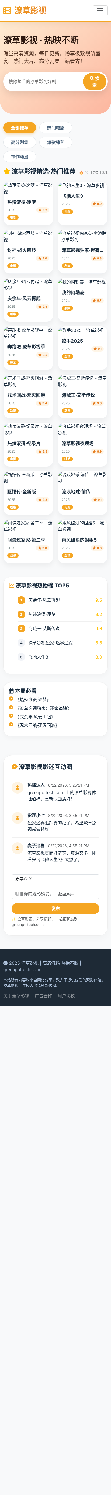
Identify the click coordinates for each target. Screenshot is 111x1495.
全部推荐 (19, 127)
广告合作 (43, 1485)
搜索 (95, 81)
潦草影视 (29, 10)
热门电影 (55, 127)
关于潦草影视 (16, 1485)
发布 (55, 1398)
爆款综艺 (55, 142)
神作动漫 (19, 156)
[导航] (100, 10)
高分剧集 (19, 142)
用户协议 (66, 1485)
